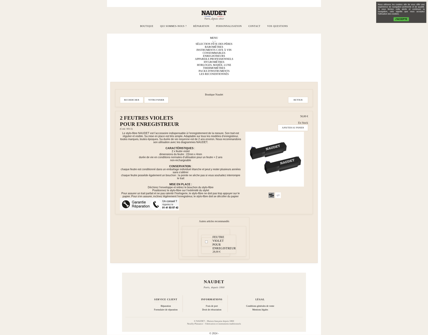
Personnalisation (229, 26)
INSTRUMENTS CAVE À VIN (214, 49)
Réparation (201, 26)
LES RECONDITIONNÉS (214, 74)
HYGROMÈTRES (214, 62)
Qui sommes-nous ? (173, 26)
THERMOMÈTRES (214, 68)
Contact (254, 26)
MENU (214, 37)
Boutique (146, 26)
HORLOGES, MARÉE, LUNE (214, 65)
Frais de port (212, 306)
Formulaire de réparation (166, 309)
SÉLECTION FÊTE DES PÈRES (214, 43)
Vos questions (277, 26)
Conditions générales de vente (260, 306)
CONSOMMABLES (214, 52)
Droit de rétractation (211, 309)
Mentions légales (260, 309)
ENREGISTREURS (214, 55)
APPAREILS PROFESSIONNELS (214, 59)
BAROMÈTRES (214, 46)
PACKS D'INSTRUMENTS (214, 71)
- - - (214, 40)
